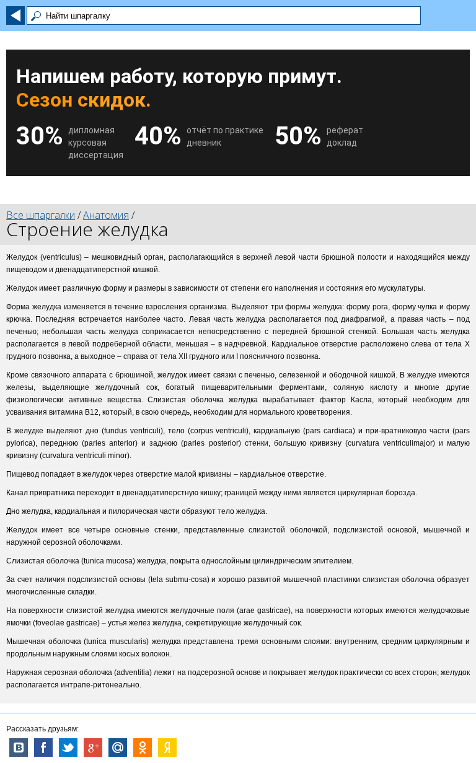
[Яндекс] (167, 747)
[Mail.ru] (117, 747)
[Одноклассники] (142, 747)
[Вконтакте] (18, 747)
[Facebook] (43, 747)
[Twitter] (68, 747)
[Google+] (93, 747)
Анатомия (106, 215)
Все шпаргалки (40, 215)
